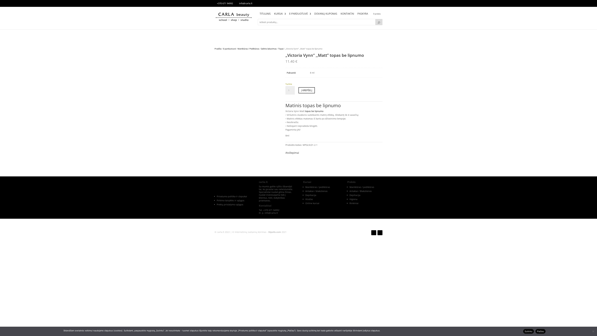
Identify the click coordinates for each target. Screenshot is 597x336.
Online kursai (312, 203)
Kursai (278, 13)
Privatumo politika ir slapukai (232, 196)
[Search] (378, 22)
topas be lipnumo (314, 111)
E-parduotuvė (298, 13)
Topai (280, 48)
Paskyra (362, 13)
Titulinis (265, 13)
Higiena (353, 199)
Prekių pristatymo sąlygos (230, 204)
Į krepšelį (306, 90)
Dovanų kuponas (325, 13)
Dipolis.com (274, 232)
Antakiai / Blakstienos (360, 191)
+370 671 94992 (225, 3)
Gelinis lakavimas (269, 48)
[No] (593, 331)
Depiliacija (310, 195)
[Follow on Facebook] (373, 232)
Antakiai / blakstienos (316, 191)
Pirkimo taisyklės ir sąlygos (230, 200)
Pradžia (218, 48)
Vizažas (309, 199)
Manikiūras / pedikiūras (317, 187)
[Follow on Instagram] (379, 232)
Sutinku (528, 331)
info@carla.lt (245, 3)
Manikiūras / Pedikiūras (248, 48)
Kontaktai (347, 13)
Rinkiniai (354, 203)
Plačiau (540, 331)
